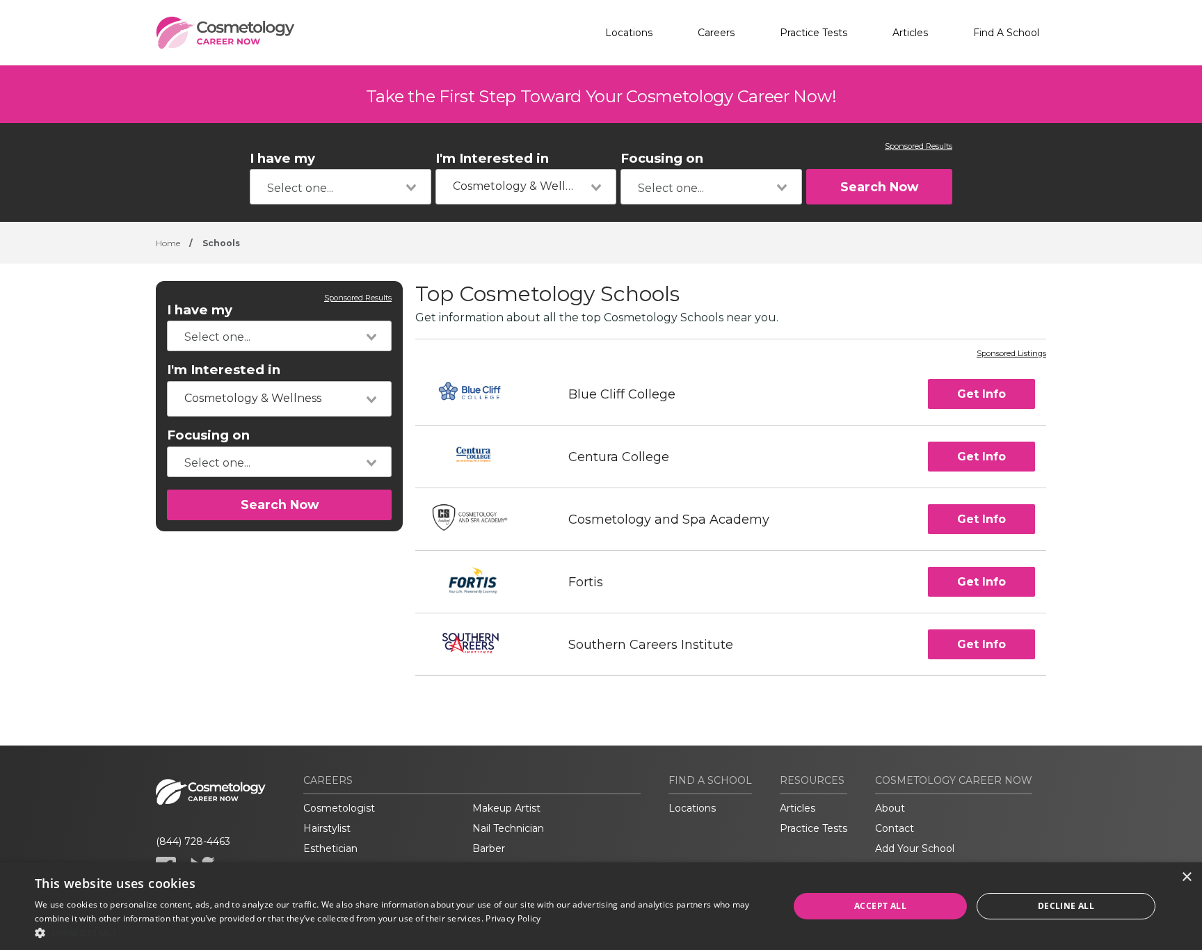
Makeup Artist (506, 808)
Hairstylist (327, 828)
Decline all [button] (1066, 906)
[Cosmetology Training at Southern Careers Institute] (479, 644)
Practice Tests (813, 32)
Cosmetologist (339, 808)
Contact (894, 828)
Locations (628, 32)
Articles (910, 32)
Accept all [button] (880, 906)
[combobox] (340, 187)
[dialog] (601, 906)
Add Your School (914, 848)
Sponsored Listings (1011, 354)
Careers (716, 32)
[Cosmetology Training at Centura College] (479, 456)
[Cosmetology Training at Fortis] (479, 581)
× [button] (1186, 877)
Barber (488, 848)
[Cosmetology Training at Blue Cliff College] (479, 394)
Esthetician (330, 848)
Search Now (879, 186)
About (890, 808)
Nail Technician (508, 828)
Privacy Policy (513, 918)
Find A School (1006, 32)
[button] (401, 933)
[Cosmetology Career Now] (225, 33)
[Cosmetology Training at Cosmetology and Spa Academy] (479, 519)
